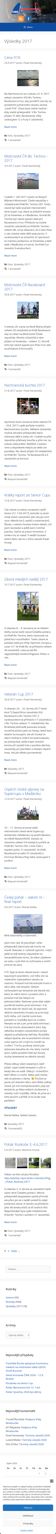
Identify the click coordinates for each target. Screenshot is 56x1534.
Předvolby (28, 1523)
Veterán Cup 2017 (18, 694)
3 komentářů (15, 1128)
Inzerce (10, 1297)
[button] (51, 1481)
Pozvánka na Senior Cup (19, 1383)
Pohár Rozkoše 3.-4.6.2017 (25, 1144)
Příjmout (28, 1507)
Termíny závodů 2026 (37, 1435)
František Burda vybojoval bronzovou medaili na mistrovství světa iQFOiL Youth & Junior (27, 1367)
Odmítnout (28, 1515)
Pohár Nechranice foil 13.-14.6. (23, 1387)
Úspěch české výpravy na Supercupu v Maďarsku (24, 791)
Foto (10, 135)
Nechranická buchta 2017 (24, 385)
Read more (10, 126)
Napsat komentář (18, 479)
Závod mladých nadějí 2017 (26, 579)
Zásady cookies (26, 1530)
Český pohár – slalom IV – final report (24, 899)
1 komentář (14, 140)
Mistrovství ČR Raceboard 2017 (24, 286)
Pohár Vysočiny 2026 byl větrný (23, 1392)
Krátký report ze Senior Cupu (27, 495)
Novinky (10, 1301)
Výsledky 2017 (22, 135)
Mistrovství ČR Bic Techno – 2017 (26, 158)
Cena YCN (12, 57)
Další (15, 1251)
